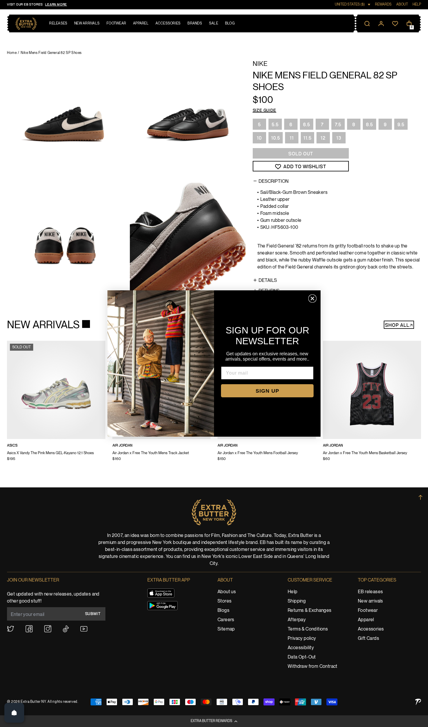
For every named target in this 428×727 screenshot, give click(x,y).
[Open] (14, 713)
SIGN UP (267, 391)
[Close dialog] (312, 298)
